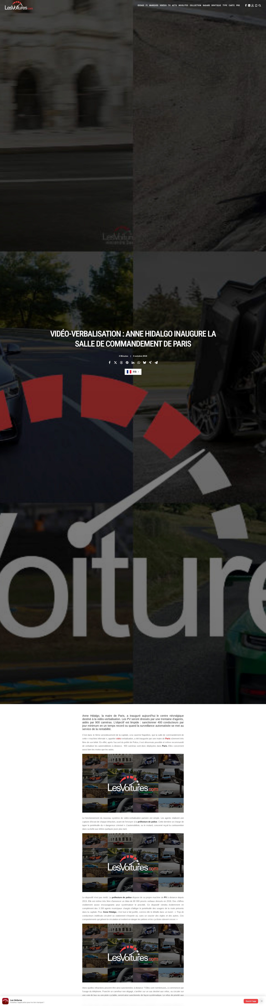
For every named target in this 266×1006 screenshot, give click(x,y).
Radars (206, 5)
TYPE (225, 5)
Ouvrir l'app (251, 1001)
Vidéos (163, 5)
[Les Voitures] (19, 5)
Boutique (216, 5)
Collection (195, 5)
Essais (141, 5)
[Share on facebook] (109, 362)
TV (169, 5)
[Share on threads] (121, 362)
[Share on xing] (150, 362)
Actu (174, 5)
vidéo (118, 738)
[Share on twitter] (115, 362)
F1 (147, 5)
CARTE (232, 5)
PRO (238, 5)
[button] (245, 5)
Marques (153, 5)
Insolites (183, 5)
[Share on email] (156, 362)
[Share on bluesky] (144, 362)
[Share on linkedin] (133, 362)
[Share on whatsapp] (138, 362)
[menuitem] (141, 5)
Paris (167, 738)
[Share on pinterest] (127, 362)
